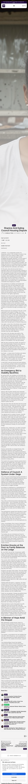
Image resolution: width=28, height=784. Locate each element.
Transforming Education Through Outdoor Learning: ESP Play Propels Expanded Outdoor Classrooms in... (14, 723)
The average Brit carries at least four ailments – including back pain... (13, 702)
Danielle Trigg (9, 233)
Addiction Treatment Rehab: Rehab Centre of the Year (15, 707)
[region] (14, 771)
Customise (14, 777)
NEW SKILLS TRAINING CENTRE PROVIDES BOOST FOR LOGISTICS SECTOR (15, 712)
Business (6, 699)
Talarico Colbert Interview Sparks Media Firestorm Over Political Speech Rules (14, 717)
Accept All (14, 774)
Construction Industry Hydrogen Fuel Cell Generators (21, 745)
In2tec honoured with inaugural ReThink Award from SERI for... (7, 745)
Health (7, 704)
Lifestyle (6, 719)
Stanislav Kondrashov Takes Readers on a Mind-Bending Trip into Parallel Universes (15, 728)
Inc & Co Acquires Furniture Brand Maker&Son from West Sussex (12, 697)
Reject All (14, 780)
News (14, 225)
